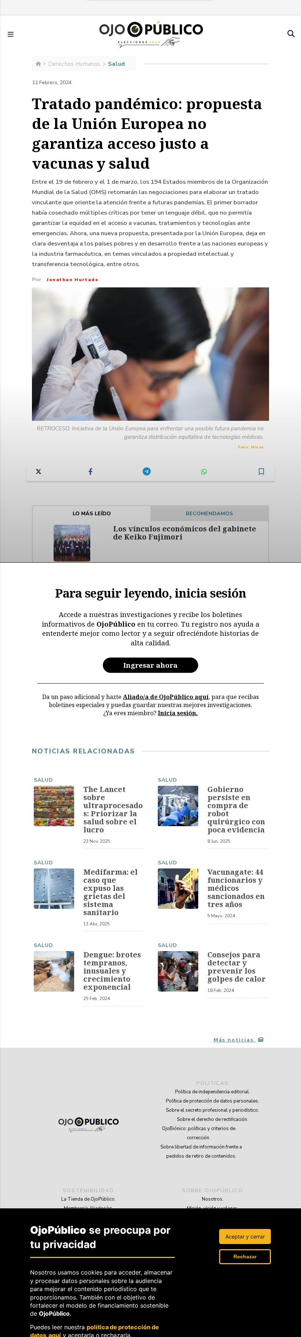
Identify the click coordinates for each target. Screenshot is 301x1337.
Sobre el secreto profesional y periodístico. (212, 1110)
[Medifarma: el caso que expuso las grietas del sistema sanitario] (54, 888)
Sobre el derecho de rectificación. (212, 1119)
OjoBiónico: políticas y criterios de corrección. (198, 1133)
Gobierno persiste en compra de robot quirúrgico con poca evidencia (236, 809)
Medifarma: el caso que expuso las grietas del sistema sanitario (110, 892)
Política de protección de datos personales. (212, 1101)
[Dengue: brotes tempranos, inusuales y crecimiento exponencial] (54, 971)
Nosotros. (213, 1199)
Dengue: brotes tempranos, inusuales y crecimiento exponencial (112, 971)
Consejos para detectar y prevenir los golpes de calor (236, 967)
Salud (43, 780)
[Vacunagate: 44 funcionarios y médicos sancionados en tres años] (178, 888)
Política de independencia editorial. (212, 1092)
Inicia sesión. (178, 713)
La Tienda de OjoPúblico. (88, 1199)
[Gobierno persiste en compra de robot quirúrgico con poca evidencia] (178, 806)
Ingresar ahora (150, 665)
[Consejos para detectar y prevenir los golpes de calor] (178, 971)
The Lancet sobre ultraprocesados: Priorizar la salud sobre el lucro (113, 809)
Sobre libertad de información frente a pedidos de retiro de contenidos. (201, 1151)
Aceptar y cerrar (245, 1236)
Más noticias (235, 1039)
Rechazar (245, 1256)
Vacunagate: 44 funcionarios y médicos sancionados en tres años (236, 888)
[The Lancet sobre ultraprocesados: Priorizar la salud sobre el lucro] (54, 806)
